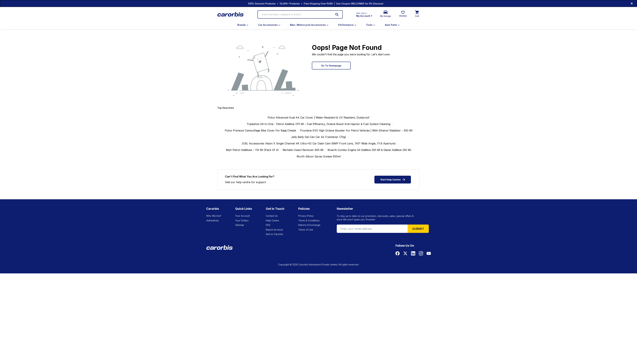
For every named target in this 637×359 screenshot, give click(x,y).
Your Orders (241, 220)
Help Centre (272, 220)
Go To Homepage (331, 65)
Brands (241, 24)
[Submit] (337, 14)
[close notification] (632, 3)
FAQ (268, 225)
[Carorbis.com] (230, 14)
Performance (346, 24)
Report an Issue (274, 229)
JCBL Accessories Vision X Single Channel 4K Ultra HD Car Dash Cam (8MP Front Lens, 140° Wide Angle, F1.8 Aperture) (318, 143)
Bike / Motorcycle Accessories (308, 24)
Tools (369, 24)
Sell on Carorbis (274, 234)
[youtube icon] (429, 253)
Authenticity (212, 220)
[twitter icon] (405, 253)
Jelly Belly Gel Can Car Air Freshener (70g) (318, 137)
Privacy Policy (306, 215)
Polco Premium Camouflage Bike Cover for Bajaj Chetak (260, 130)
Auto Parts (391, 24)
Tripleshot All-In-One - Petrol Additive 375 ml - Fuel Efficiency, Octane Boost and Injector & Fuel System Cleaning (318, 124)
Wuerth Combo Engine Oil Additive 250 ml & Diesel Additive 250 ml (369, 150)
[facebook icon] (397, 253)
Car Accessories (268, 24)
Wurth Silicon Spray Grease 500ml (319, 156)
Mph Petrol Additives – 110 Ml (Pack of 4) (252, 150)
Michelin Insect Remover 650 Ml (303, 150)
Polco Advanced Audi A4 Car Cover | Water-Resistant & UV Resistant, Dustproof (318, 117)
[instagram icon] (421, 253)
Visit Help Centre (390, 179)
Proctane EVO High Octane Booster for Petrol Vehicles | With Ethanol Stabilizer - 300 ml (356, 130)
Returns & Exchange (309, 225)
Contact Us (272, 215)
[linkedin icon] (413, 253)
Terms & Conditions (308, 220)
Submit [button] (418, 229)
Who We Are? (213, 215)
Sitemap (239, 225)
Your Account (242, 215)
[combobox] (295, 14)
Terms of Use (305, 229)
